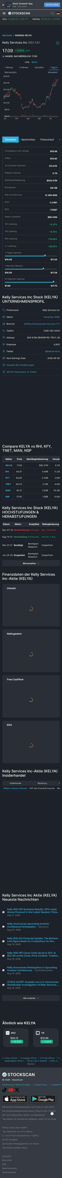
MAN (7, 490)
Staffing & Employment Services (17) (42, 324)
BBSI (13, 1033)
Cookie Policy (40, 1084)
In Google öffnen (29, 1058)
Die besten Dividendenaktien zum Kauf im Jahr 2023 (28, 1107)
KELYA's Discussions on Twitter (21, 372)
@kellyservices (52, 351)
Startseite (7, 35)
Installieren (52, 5)
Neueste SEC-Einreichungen (20, 365)
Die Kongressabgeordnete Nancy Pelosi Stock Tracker (29, 1111)
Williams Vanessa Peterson (15, 788)
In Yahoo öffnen (9, 1058)
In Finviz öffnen (47, 1058)
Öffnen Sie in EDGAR (37, 1061)
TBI (42, 1033)
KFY (7, 478)
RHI (7, 471)
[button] (4, 13)
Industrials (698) (51, 317)
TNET (8, 484)
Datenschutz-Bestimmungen (16, 1084)
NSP (7, 496)
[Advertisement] (31, 127)
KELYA (8, 465)
